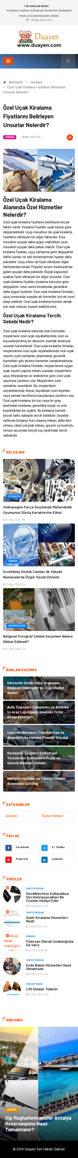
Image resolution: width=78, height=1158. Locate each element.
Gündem (36, 82)
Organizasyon (16, 626)
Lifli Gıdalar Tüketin (42, 989)
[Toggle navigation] (8, 61)
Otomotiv (14, 496)
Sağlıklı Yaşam (34, 984)
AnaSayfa (16, 82)
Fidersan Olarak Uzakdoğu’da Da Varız (49, 943)
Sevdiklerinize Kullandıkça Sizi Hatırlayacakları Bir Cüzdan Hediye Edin (47, 897)
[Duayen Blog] (39, 38)
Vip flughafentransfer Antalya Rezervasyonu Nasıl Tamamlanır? (38, 1123)
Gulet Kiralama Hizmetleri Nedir (47, 919)
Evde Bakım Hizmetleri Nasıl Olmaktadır (48, 967)
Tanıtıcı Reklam (52, 816)
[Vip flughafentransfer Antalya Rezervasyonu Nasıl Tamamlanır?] (39, 1084)
